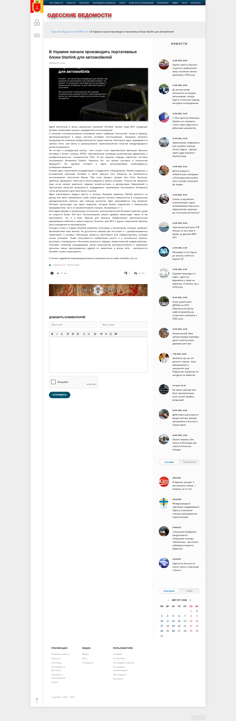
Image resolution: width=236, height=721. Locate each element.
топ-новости (56, 3)
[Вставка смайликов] (95, 334)
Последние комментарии (120, 669)
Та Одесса (88, 662)
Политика (84, 3)
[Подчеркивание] (61, 334)
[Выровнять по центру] (72, 334)
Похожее (169, 462)
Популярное (189, 462)
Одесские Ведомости (62, 31)
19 (173, 626)
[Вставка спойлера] (111, 334)
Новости (179, 43)
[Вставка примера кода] (106, 334)
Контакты (196, 3)
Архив (189, 591)
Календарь (169, 591)
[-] (65, 273)
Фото (185, 3)
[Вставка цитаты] (101, 334)
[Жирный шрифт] (52, 334)
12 (173, 621)
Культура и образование (141, 3)
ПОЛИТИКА (73, 265)
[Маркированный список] (84, 334)
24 (162, 631)
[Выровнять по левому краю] (68, 334)
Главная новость (60, 654)
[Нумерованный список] (88, 334)
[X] (52, 273)
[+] (58, 273)
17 (162, 626)
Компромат (163, 3)
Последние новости (123, 662)
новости (71, 3)
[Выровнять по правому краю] (77, 334)
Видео (175, 3)
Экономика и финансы (104, 3)
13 (179, 621)
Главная (117, 654)
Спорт (122, 3)
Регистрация (120, 674)
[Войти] (37, 22)
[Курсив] (57, 334)
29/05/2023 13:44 (57, 63)
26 (173, 631)
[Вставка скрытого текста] (115, 334)
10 (162, 621)
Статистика (119, 658)
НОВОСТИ (82, 31)
